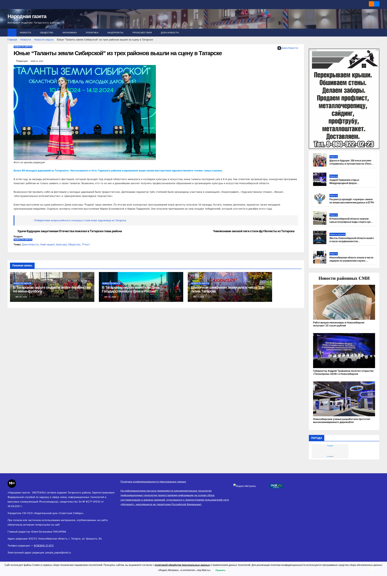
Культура (61, 244)
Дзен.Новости (170, 32)
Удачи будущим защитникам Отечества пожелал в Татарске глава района (69, 231)
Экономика (70, 32)
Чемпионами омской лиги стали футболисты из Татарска (253, 231)
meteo (330, 456)
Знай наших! (47, 244)
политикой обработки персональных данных (182, 565)
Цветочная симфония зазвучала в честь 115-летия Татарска (227, 289)
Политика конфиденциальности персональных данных (153, 481)
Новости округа (44, 39)
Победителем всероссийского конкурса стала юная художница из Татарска (80, 220)
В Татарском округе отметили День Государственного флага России (131, 289)
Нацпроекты (115, 32)
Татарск (330, 446)
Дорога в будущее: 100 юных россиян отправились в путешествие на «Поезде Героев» (351, 163)
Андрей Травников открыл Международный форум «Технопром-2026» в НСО (344, 183)
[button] (377, 32)
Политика (92, 32)
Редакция (22, 60)
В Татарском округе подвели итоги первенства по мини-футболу (51, 289)
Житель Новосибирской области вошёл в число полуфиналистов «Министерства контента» (351, 241)
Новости (26, 32)
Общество (47, 32)
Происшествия (142, 32)
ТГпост (86, 244)
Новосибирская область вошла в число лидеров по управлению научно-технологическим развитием (351, 260)
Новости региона (337, 234)
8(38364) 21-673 (44, 545)
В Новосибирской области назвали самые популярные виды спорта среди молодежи (351, 221)
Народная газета (27, 16)
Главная (12, 39)
